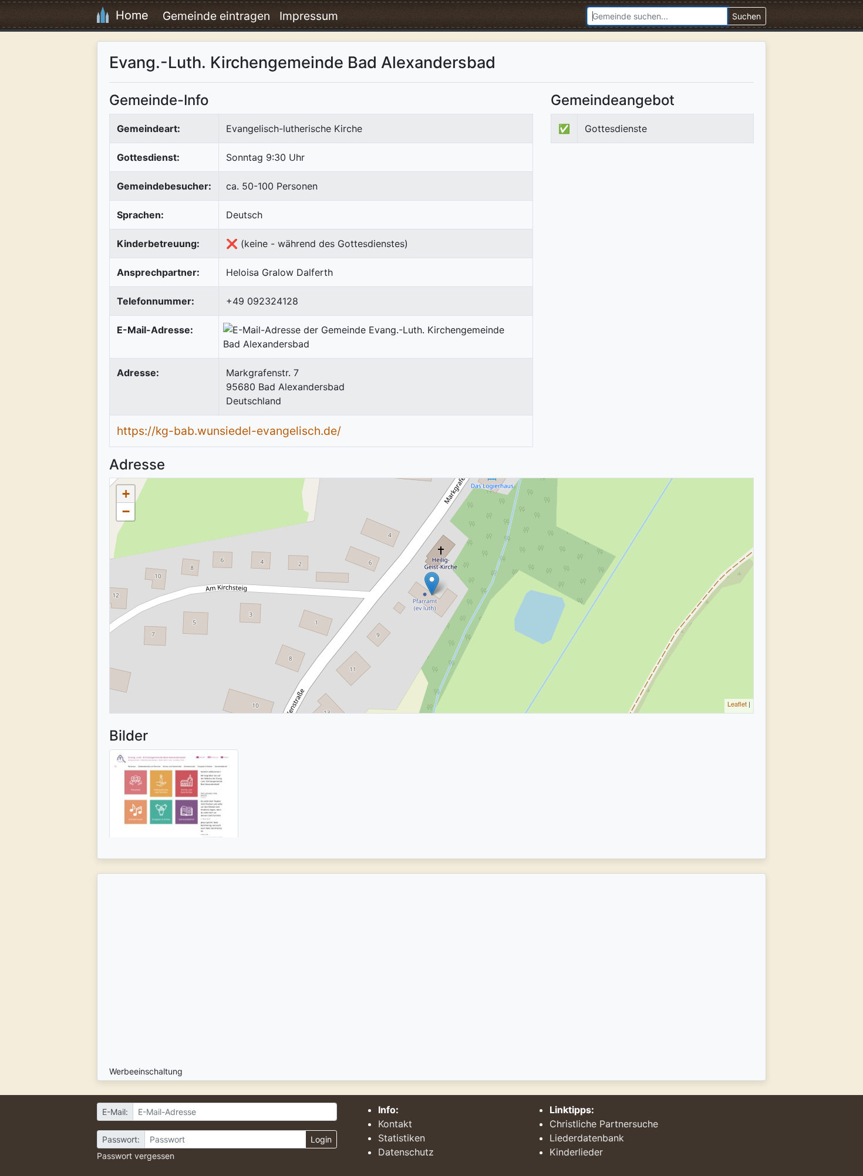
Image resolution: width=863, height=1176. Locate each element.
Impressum (308, 16)
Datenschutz (406, 1152)
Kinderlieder (576, 1152)
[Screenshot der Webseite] (173, 797)
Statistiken (401, 1138)
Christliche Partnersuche (604, 1124)
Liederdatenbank (587, 1138)
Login (321, 1139)
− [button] (126, 511)
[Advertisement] (649, 249)
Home (129, 15)
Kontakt (395, 1124)
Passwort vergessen (135, 1156)
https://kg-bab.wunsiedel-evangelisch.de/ (229, 431)
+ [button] (126, 493)
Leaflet (737, 703)
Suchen (746, 16)
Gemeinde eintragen (216, 16)
